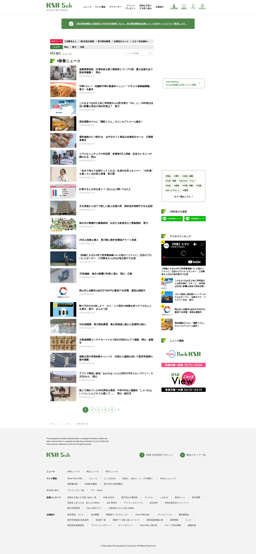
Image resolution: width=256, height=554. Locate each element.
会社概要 (95, 514)
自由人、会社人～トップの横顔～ (138, 478)
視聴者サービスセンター (117, 514)
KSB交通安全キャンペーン (177, 503)
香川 (74, 47)
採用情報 (174, 8)
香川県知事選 (104, 41)
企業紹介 (160, 7)
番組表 (184, 8)
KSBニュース (73, 471)
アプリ (193, 8)
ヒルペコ (93, 478)
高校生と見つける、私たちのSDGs (83, 503)
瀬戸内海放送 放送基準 (78, 520)
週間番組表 (72, 484)
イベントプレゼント (130, 6)
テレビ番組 (100, 7)
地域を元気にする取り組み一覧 (81, 497)
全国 (82, 47)
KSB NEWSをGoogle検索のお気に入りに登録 (181, 83)
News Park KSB (74, 478)
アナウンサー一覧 (75, 490)
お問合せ (202, 8)
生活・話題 (188, 176)
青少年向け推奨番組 (113, 484)
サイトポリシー (125, 525)
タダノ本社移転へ (140, 41)
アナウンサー (115, 7)
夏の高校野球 (73, 508)
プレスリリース (164, 514)
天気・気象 (188, 186)
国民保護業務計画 (155, 520)
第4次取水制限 (87, 41)
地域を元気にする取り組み (145, 6)
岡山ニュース (93, 471)
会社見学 (153, 503)
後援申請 (192, 525)
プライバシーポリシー (101, 525)
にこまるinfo (110, 478)
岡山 (66, 47)
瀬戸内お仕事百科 (129, 497)
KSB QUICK (108, 497)
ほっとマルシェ (173, 190)
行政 (199, 186)
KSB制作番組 (91, 484)
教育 (186, 190)
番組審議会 (184, 514)
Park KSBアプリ (94, 508)
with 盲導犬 (112, 503)
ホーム (53, 424)
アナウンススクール (133, 503)
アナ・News (96, 490)
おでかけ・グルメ (188, 181)
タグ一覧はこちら (182, 196)
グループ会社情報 (172, 525)
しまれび (164, 497)
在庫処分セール (121, 41)
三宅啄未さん (70, 41)
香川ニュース (112, 471)
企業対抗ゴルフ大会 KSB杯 (121, 508)
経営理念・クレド (75, 514)
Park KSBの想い (143, 514)
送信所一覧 (101, 520)
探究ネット (180, 497)
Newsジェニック (168, 478)
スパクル (149, 497)
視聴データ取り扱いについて (126, 520)
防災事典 (196, 497)
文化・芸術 (171, 181)
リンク (188, 520)
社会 (169, 186)
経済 (177, 186)
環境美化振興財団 (75, 525)
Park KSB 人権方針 (148, 525)
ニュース (87, 7)
